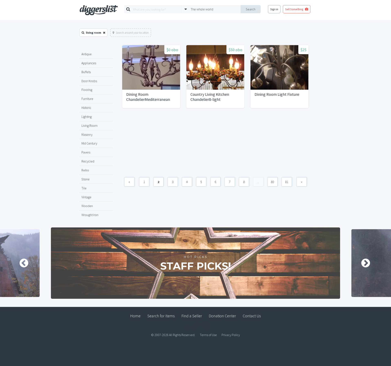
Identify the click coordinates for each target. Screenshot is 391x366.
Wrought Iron (89, 215)
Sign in (274, 9)
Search (250, 9)
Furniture (87, 99)
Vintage (86, 197)
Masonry (86, 134)
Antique (86, 54)
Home (135, 315)
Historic (86, 108)
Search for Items (161, 315)
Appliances (88, 63)
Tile (84, 188)
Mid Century (89, 143)
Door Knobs (89, 81)
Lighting (86, 117)
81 (286, 182)
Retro (85, 170)
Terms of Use (208, 335)
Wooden (87, 206)
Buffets (86, 72)
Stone (85, 179)
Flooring (86, 90)
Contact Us (252, 315)
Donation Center (222, 315)
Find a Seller (191, 315)
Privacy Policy (231, 335)
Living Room (89, 125)
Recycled (87, 161)
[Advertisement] (215, 144)
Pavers (85, 152)
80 (272, 182)
